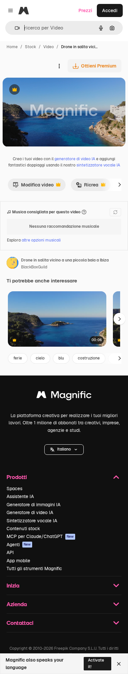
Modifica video (33, 186)
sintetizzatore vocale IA (98, 165)
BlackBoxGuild (34, 267)
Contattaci (20, 622)
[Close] (118, 664)
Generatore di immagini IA (33, 505)
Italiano (64, 449)
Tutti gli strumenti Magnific (34, 568)
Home (12, 46)
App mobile (18, 561)
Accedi (109, 10)
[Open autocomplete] (15, 28)
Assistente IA (20, 496)
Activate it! (96, 663)
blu (61, 358)
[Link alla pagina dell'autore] (12, 264)
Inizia (13, 585)
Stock (30, 46)
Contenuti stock (23, 528)
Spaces (14, 488)
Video (48, 46)
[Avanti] (119, 185)
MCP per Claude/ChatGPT (40, 536)
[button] (64, 449)
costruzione (89, 358)
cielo (40, 358)
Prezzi (85, 10)
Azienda (17, 604)
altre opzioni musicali (41, 240)
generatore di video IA (74, 159)
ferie (17, 358)
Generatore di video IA (30, 512)
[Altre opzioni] (59, 65)
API (10, 552)
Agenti (19, 545)
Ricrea (87, 186)
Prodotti (17, 476)
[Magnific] (64, 396)
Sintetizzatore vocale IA (32, 521)
